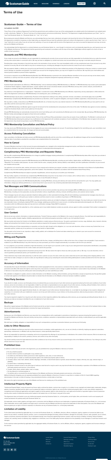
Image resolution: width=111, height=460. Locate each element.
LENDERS (66, 3)
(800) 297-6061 (6, 444)
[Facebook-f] (4, 449)
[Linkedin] (11, 449)
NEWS (36, 3)
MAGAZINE (45, 3)
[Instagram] (15, 449)
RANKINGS (56, 3)
